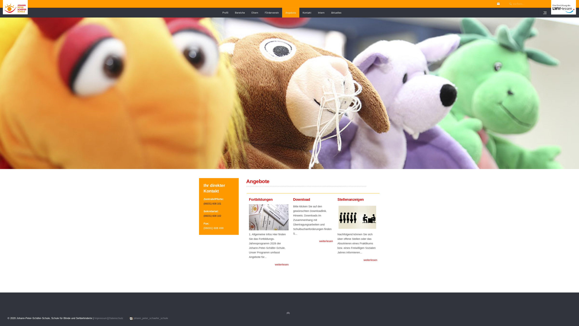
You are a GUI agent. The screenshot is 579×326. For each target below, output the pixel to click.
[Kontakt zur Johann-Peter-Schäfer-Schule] (498, 3)
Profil (225, 12)
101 (219, 203)
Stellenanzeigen (350, 199)
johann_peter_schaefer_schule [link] (151, 318)
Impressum (101, 318)
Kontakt (307, 12)
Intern (321, 12)
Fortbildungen (261, 199)
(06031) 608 (210, 203)
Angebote (290, 12)
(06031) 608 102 (212, 216)
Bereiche (240, 12)
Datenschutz (116, 318)
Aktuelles (336, 12)
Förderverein (272, 12)
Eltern (255, 12)
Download (301, 199)
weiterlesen (282, 264)
